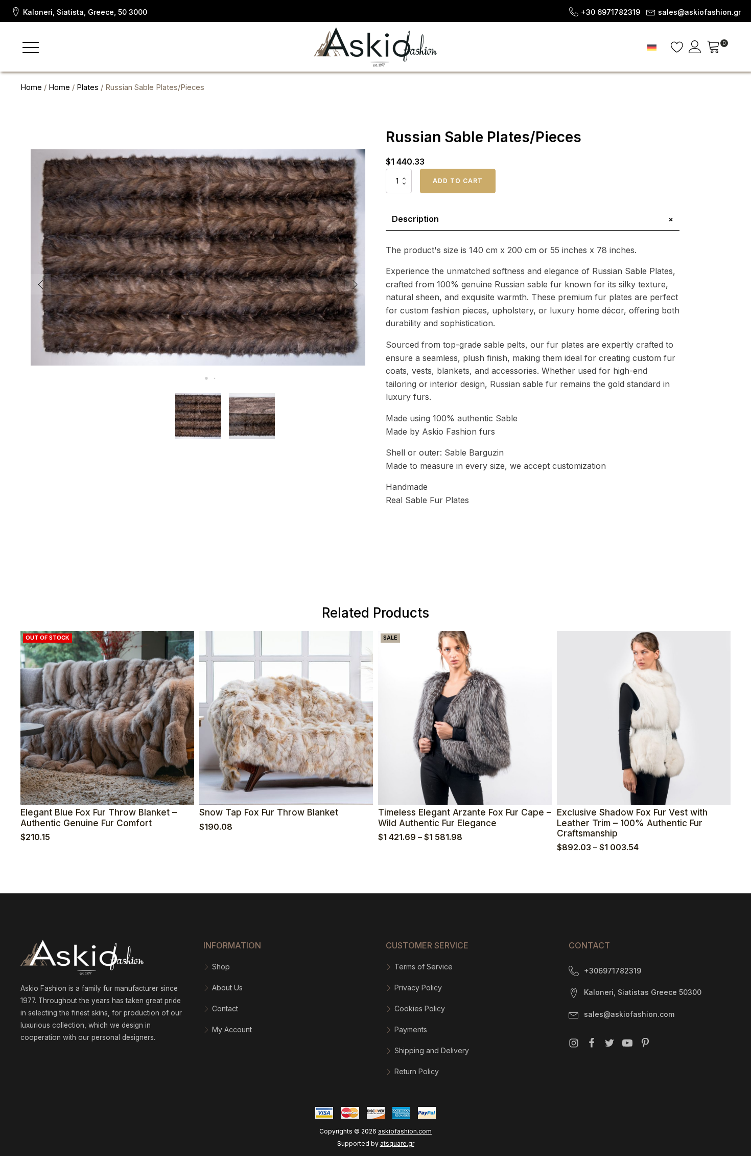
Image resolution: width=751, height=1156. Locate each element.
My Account (232, 1029)
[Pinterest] (645, 1043)
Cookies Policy (419, 1008)
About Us (227, 987)
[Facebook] (591, 1043)
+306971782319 (612, 970)
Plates (88, 87)
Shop (221, 966)
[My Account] (695, 46)
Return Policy (416, 1071)
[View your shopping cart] (713, 48)
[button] (78, 11)
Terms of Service (423, 966)
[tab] (532, 220)
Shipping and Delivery (431, 1050)
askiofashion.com (405, 1131)
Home (31, 87)
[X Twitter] (609, 1043)
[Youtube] (627, 1043)
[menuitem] (652, 47)
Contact (225, 1008)
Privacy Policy (418, 987)
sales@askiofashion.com (629, 1014)
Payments (410, 1029)
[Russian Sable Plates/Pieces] (198, 382)
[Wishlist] (677, 46)
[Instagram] (574, 1043)
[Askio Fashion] (375, 46)
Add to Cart (458, 181)
